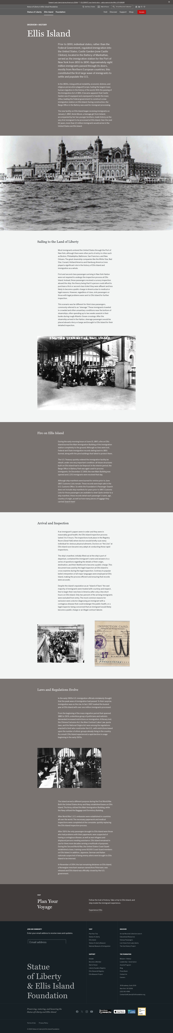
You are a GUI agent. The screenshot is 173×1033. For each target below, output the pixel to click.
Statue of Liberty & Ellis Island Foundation (42, 7)
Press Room (124, 971)
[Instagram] (87, 1011)
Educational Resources (127, 937)
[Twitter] (82, 1011)
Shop (131, 12)
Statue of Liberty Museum (97, 943)
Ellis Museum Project (96, 974)
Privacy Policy (43, 1023)
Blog (121, 968)
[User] (136, 7)
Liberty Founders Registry (97, 968)
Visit (105, 12)
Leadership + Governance (128, 962)
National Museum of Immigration (99, 946)
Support (123, 12)
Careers (122, 977)
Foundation (60, 12)
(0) (141, 7)
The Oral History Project (128, 946)
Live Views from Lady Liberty (129, 943)
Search (113, 6)
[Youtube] (91, 1011)
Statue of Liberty (34, 12)
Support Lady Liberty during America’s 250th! (63, 2)
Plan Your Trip (93, 934)
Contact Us (123, 974)
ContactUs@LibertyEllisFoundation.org (132, 994)
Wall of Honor (105, 7)
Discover (113, 12)
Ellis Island (48, 12)
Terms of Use (31, 1023)
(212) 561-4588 (125, 991)
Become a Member (95, 962)
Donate (141, 12)
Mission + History (125, 959)
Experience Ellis (95, 910)
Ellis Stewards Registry (96, 971)
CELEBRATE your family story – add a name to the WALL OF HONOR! (102, 2)
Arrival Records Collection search (131, 934)
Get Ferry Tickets (90, 7)
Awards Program (125, 965)
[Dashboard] (144, 7)
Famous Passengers (126, 940)
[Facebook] (77, 1011)
